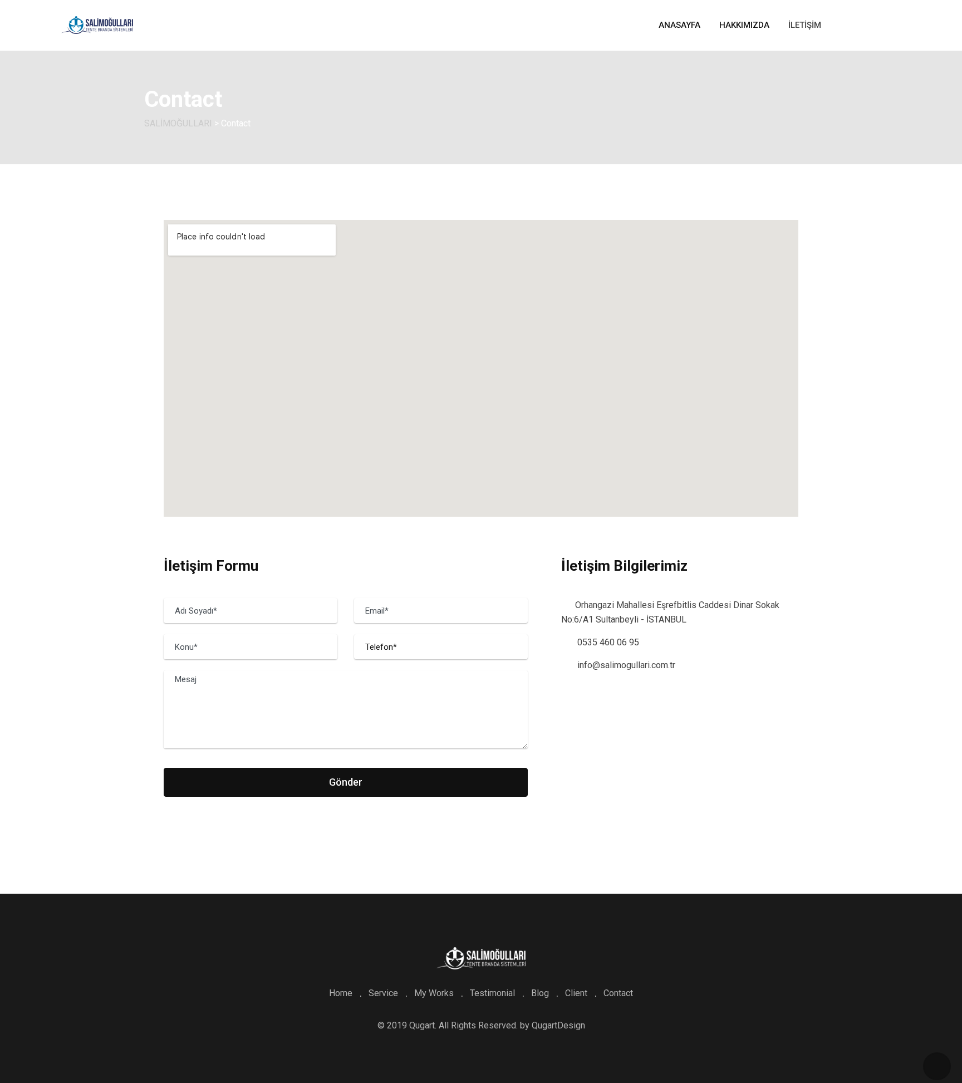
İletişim (804, 25)
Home (340, 993)
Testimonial (492, 993)
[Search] (882, 25)
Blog (540, 993)
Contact (618, 993)
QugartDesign (558, 1025)
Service (383, 993)
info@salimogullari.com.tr (626, 665)
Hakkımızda (744, 25)
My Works (434, 993)
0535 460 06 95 (608, 642)
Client (576, 993)
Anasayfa (679, 25)
